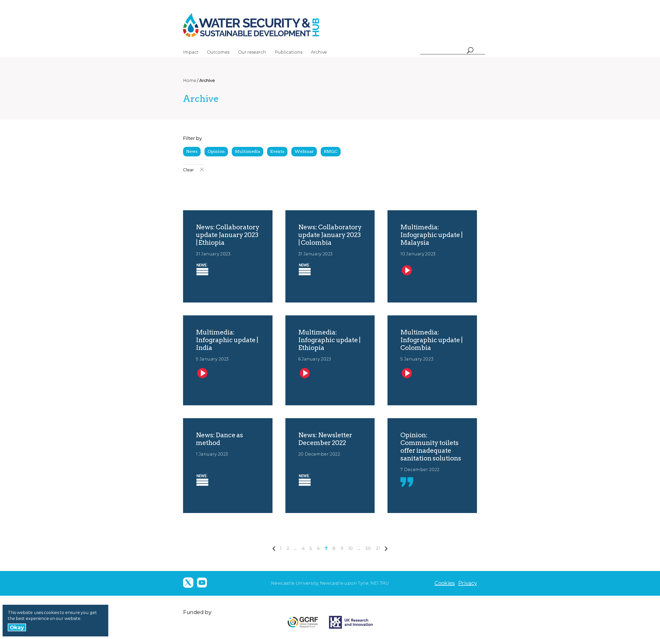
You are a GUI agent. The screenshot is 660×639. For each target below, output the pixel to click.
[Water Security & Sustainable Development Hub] (260, 25)
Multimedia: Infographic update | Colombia (431, 339)
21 (378, 548)
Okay (17, 627)
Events (277, 151)
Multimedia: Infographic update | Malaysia (431, 234)
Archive (319, 52)
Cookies (445, 583)
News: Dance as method (219, 439)
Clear (189, 169)
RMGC (330, 151)
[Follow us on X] (188, 582)
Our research (252, 52)
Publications (288, 52)
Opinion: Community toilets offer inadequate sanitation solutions (430, 446)
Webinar (304, 151)
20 (368, 548)
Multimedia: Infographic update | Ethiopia (329, 339)
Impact (191, 52)
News (191, 151)
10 (350, 548)
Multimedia (247, 151)
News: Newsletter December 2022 (325, 439)
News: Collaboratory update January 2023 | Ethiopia (227, 234)
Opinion (216, 151)
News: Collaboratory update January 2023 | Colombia (330, 234)
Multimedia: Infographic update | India (227, 339)
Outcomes (218, 52)
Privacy (467, 583)
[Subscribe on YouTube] (202, 582)
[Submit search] (469, 50)
